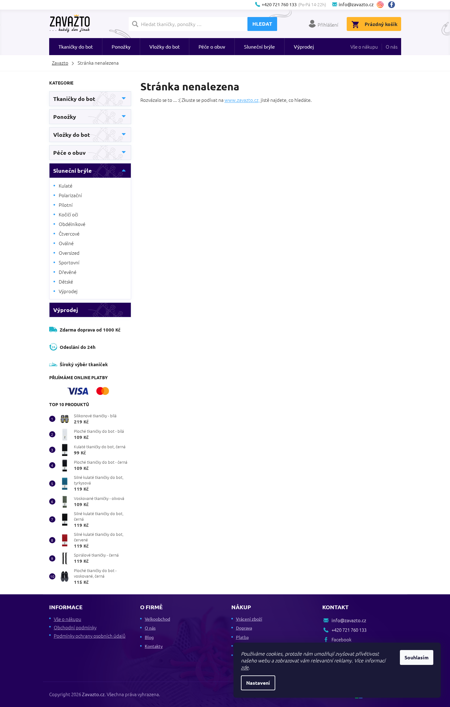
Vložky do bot (71, 134)
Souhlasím (417, 657)
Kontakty (154, 646)
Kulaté (65, 185)
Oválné (66, 243)
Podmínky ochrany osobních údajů (90, 635)
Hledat (262, 23)
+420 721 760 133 (349, 630)
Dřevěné (67, 272)
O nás (391, 46)
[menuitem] (75, 46)
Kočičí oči (68, 214)
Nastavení (258, 682)
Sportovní (69, 262)
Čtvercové (69, 233)
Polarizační (70, 195)
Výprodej (68, 291)
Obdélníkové (72, 224)
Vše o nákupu (364, 46)
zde (245, 667)
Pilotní (66, 205)
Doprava (244, 628)
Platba (242, 637)
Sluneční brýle (72, 170)
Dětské (66, 281)
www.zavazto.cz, (242, 100)
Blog (149, 637)
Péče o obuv (69, 152)
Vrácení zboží (249, 619)
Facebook (394, 4)
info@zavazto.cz (349, 620)
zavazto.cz (380, 4)
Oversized (69, 252)
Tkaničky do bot (74, 98)
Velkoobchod (157, 619)
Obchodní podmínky (75, 627)
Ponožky (64, 116)
